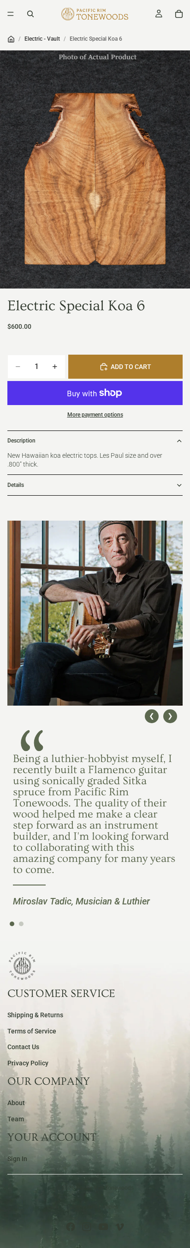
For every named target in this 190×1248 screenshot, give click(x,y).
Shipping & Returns (35, 1015)
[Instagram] (86, 1226)
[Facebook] (70, 1226)
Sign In (17, 1159)
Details (15, 485)
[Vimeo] (119, 1226)
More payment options (95, 415)
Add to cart (131, 366)
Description (21, 440)
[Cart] (179, 14)
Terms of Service (31, 1031)
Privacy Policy (27, 1063)
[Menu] (10, 14)
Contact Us (23, 1047)
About (16, 1103)
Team (15, 1119)
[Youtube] (103, 1226)
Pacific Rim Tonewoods (105, 1188)
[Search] (30, 14)
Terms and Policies (95, 1207)
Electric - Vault (42, 39)
